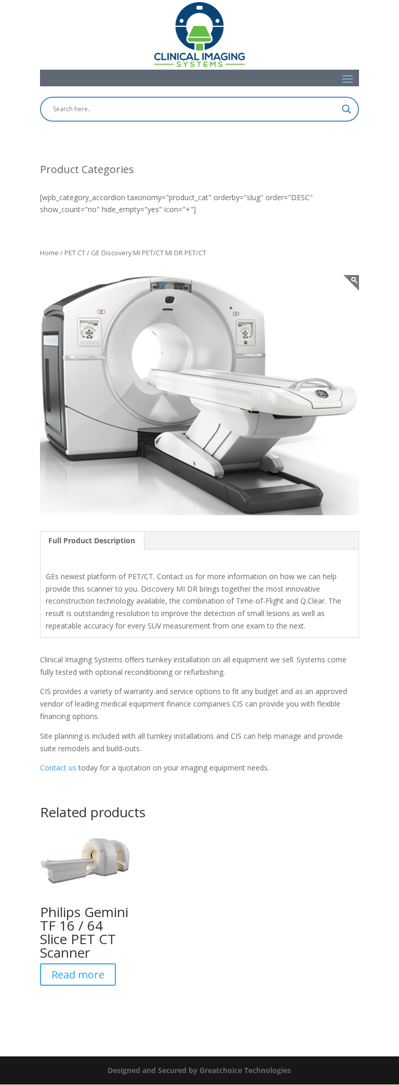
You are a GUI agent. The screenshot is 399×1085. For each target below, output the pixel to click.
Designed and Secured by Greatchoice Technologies (199, 1070)
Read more (77, 975)
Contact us (58, 768)
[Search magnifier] (346, 109)
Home (49, 252)
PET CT (74, 252)
